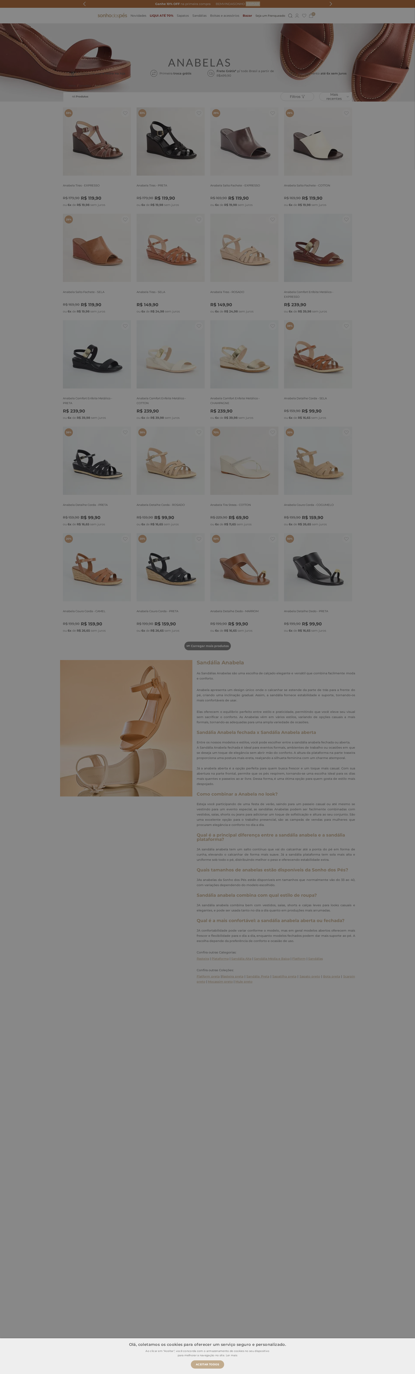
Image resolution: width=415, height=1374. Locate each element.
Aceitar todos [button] (207, 1364)
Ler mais (231, 1355)
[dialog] (207, 687)
